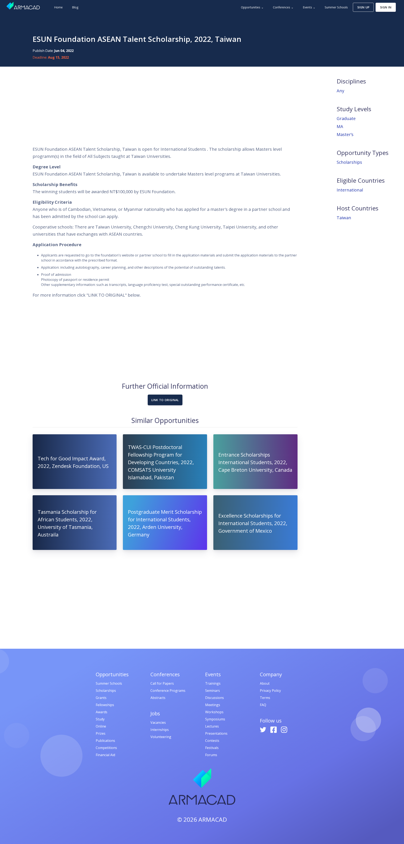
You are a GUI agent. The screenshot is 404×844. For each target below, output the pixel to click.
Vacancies (158, 722)
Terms (265, 697)
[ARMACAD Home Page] (23, 6)
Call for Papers (162, 683)
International (350, 190)
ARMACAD (212, 819)
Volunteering (160, 736)
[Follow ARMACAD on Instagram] (284, 729)
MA (340, 126)
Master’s (345, 134)
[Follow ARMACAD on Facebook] (274, 729)
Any (340, 91)
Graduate (346, 118)
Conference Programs (167, 690)
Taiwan (344, 218)
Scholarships (349, 162)
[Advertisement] (165, 106)
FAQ (263, 705)
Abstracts (157, 697)
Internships (159, 729)
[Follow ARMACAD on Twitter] (263, 729)
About (265, 683)
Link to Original (165, 400)
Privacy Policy (270, 690)
